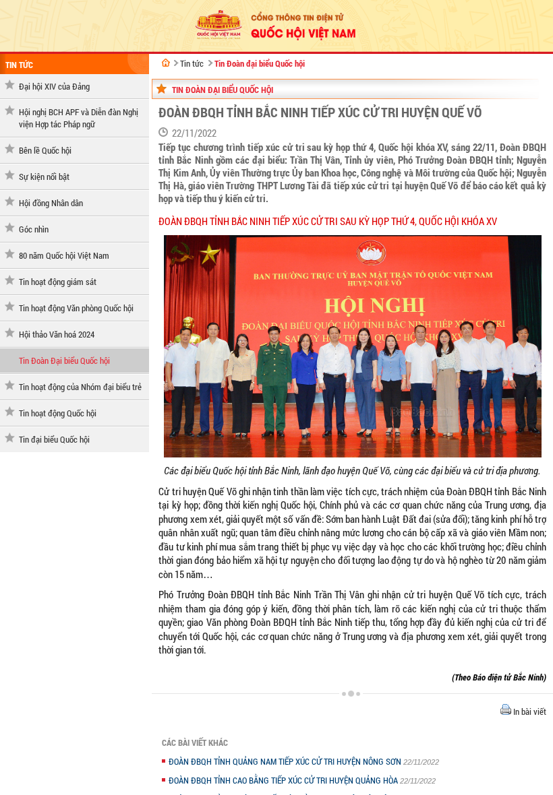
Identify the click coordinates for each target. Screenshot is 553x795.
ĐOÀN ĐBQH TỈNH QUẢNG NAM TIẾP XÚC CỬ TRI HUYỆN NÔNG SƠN (286, 761)
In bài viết (528, 711)
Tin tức (19, 65)
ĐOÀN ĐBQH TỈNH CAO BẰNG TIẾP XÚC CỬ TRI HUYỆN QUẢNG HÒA (284, 780)
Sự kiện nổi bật (44, 176)
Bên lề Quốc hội (45, 150)
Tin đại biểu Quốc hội (54, 439)
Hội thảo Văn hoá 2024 (56, 334)
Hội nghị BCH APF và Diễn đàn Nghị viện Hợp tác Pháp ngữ (78, 118)
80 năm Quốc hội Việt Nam (64, 255)
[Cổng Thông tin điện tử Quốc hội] (166, 63)
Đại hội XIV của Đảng (54, 86)
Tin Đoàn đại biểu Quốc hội (259, 63)
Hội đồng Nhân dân (51, 203)
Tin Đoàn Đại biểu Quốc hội (64, 360)
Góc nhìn (34, 229)
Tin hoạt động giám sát (57, 282)
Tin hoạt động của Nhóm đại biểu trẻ (80, 387)
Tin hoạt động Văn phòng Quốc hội (76, 308)
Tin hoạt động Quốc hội (57, 413)
